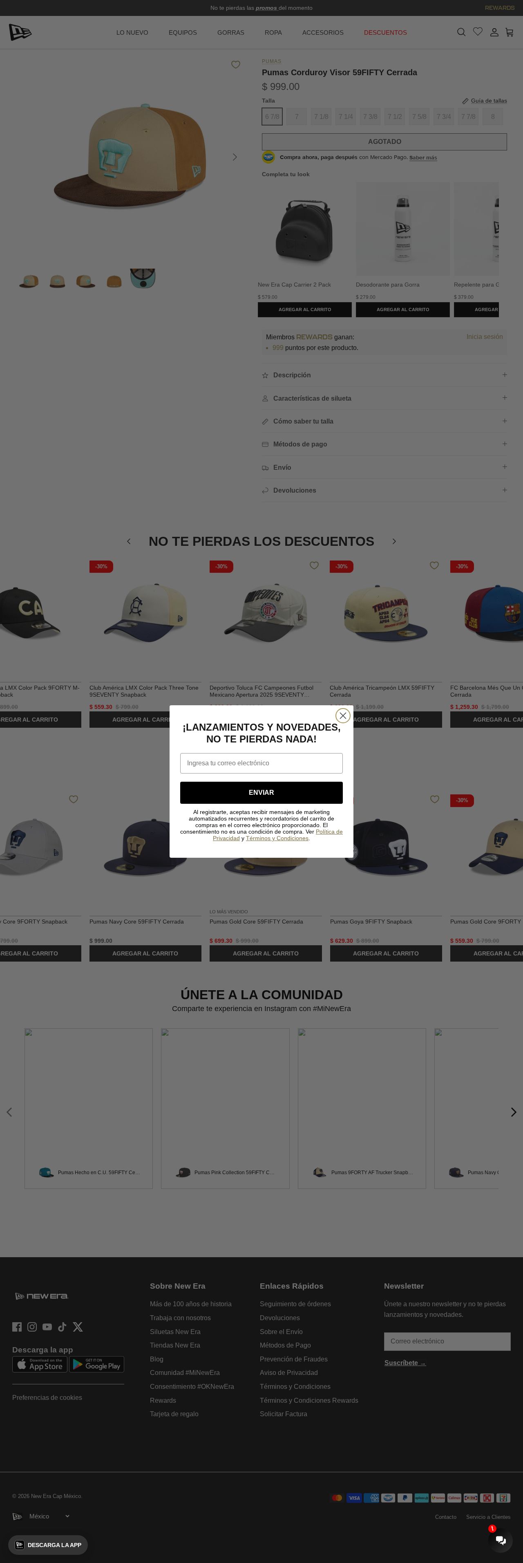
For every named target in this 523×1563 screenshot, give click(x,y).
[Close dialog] (343, 716)
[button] (48, 1545)
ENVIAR (261, 792)
